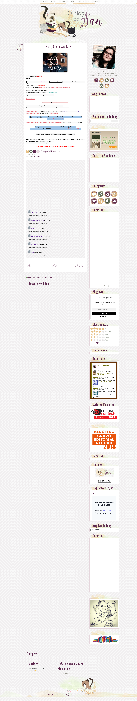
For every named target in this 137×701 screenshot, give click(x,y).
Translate (40, 671)
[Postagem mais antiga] (79, 269)
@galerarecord (41, 85)
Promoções (36, 156)
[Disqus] (55, 184)
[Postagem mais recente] (31, 269)
